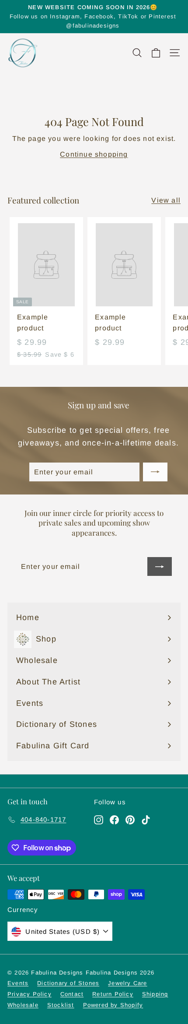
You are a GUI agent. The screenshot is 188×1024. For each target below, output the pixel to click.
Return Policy (112, 994)
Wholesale (22, 1005)
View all (166, 200)
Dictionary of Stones (68, 983)
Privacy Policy (29, 994)
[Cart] (156, 53)
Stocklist (60, 1005)
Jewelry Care (127, 983)
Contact (72, 994)
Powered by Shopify (113, 1005)
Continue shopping (94, 154)
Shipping (155, 994)
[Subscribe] (155, 472)
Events (17, 983)
